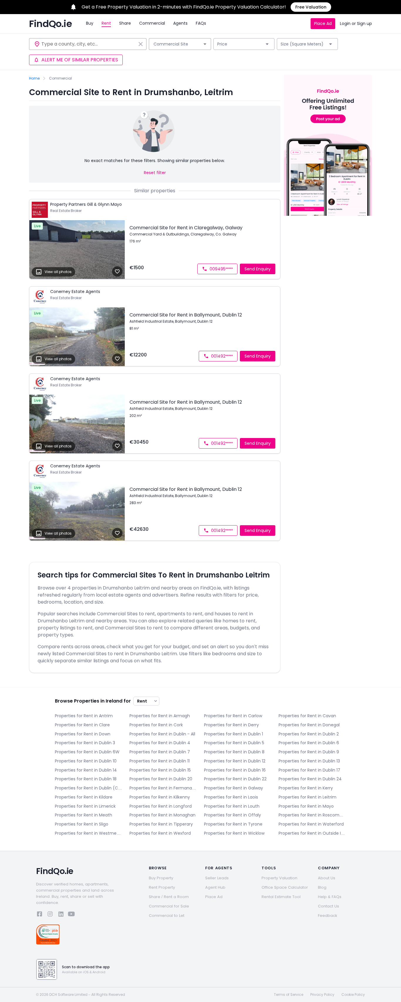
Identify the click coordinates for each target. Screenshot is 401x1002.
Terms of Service (288, 995)
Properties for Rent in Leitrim (307, 797)
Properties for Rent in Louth (232, 806)
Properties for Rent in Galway (233, 788)
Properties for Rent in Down (82, 734)
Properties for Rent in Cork (156, 725)
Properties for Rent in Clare (82, 725)
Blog (322, 887)
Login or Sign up (356, 23)
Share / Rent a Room (169, 897)
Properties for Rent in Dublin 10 (86, 761)
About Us (326, 878)
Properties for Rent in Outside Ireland (312, 833)
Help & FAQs (329, 897)
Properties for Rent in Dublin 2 (309, 734)
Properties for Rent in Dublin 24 (310, 779)
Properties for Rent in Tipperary (161, 824)
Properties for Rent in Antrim (84, 715)
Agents (180, 23)
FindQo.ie (50, 23)
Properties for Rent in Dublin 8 (234, 752)
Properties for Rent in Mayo (306, 806)
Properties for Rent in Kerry (306, 788)
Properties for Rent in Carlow (233, 715)
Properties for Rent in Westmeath (88, 833)
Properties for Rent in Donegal (309, 725)
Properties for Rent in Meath (83, 815)
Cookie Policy (353, 995)
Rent (106, 23)
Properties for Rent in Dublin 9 (309, 752)
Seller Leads (217, 878)
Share (125, 23)
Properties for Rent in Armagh (159, 715)
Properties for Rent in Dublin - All (162, 734)
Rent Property (162, 887)
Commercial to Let (166, 915)
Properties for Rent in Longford (160, 806)
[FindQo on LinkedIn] (60, 915)
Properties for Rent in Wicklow (234, 833)
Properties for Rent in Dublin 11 (159, 761)
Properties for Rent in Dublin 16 (235, 770)
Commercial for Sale (169, 906)
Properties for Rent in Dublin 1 (233, 734)
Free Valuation (310, 7)
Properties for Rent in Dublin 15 (160, 770)
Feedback (327, 915)
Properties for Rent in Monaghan (162, 815)
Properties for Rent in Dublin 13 (309, 761)
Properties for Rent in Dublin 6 (309, 742)
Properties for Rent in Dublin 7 (159, 752)
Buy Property (161, 878)
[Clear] (140, 44)
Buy (89, 23)
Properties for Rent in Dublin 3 (85, 742)
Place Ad (323, 23)
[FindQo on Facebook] (39, 915)
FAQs (201, 23)
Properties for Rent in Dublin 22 (235, 779)
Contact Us (328, 906)
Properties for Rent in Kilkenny (159, 797)
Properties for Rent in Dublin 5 (234, 742)
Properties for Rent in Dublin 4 (159, 742)
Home (34, 78)
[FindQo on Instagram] (50, 915)
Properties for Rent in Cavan (307, 715)
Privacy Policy (322, 995)
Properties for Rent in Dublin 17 (309, 770)
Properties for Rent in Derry (231, 725)
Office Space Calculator (285, 887)
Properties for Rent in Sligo (81, 824)
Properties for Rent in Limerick (85, 806)
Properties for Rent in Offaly (232, 815)
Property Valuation (279, 878)
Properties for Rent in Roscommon (312, 815)
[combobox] (88, 44)
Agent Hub (215, 887)
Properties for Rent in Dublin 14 (86, 770)
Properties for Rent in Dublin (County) (88, 788)
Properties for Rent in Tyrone (233, 824)
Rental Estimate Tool (281, 897)
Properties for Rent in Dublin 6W (87, 752)
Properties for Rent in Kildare (83, 797)
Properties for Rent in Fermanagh (163, 788)
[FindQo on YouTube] (71, 915)
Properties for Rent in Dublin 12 (234, 761)
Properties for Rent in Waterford (311, 824)
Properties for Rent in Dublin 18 (86, 779)
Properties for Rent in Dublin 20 (160, 779)
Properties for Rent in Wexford (160, 833)
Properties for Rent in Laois (231, 797)
